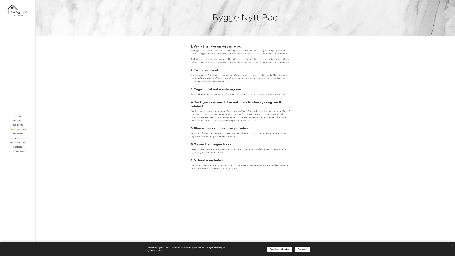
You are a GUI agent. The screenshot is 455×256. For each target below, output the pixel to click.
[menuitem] (18, 116)
